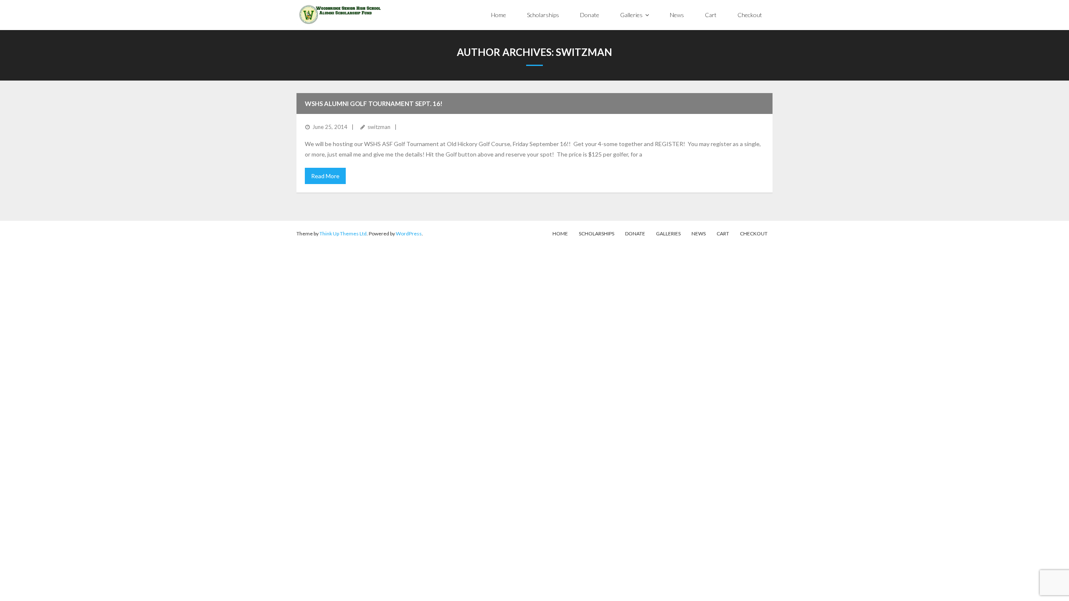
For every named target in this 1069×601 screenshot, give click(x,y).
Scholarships (596, 233)
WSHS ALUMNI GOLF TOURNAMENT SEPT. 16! (374, 103)
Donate (635, 233)
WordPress (409, 233)
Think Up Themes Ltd (343, 233)
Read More (325, 175)
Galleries (668, 233)
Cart (723, 233)
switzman (378, 127)
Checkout (754, 233)
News (699, 233)
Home (560, 233)
